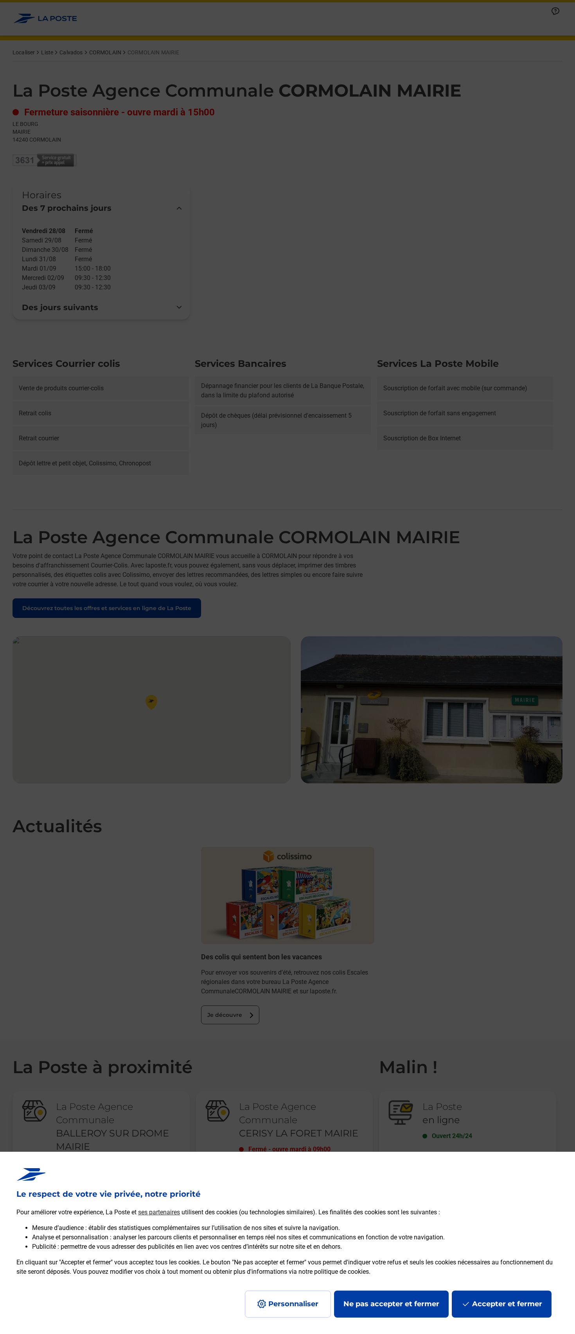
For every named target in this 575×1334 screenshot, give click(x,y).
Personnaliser (293, 1304)
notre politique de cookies (333, 1271)
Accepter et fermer (507, 1304)
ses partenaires (159, 1212)
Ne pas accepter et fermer (391, 1304)
